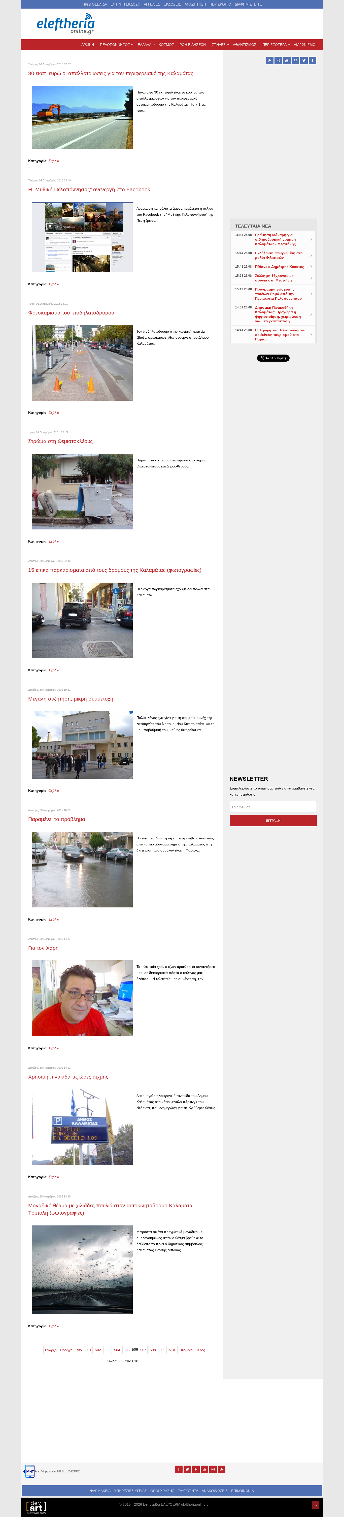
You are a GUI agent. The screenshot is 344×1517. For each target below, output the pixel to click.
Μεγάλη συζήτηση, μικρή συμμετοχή (71, 699)
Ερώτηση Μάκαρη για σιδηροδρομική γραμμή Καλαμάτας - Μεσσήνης (275, 239)
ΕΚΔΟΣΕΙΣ (172, 4)
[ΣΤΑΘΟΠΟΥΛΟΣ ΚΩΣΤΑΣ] (36, 1507)
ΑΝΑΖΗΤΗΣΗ (195, 4)
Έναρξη (51, 1350)
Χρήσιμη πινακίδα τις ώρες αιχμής (69, 1077)
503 (108, 1350)
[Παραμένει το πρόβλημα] (82, 869)
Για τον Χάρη (43, 948)
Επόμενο (186, 1350)
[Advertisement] (273, 485)
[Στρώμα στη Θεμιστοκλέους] (82, 491)
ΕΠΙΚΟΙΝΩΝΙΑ (242, 1491)
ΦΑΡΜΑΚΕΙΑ (100, 1491)
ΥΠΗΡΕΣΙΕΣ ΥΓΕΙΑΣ (130, 1491)
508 (153, 1350)
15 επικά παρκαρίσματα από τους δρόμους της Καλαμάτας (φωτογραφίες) (114, 570)
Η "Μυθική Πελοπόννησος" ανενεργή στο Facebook (90, 189)
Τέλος (200, 1350)
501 (88, 1350)
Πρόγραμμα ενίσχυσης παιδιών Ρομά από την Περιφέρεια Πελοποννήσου (278, 293)
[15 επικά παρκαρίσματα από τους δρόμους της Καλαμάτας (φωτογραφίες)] (82, 620)
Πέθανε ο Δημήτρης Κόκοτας (279, 267)
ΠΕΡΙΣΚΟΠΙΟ (220, 4)
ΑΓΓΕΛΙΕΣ (152, 4)
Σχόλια (54, 161)
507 (143, 1350)
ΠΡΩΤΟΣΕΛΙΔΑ (94, 4)
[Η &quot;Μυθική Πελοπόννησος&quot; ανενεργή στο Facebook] (82, 237)
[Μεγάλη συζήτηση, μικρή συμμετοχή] (82, 745)
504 (117, 1350)
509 (162, 1350)
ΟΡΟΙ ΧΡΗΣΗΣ (162, 1491)
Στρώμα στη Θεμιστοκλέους (61, 441)
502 (98, 1350)
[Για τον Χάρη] (82, 998)
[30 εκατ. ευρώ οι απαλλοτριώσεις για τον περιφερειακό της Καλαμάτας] (82, 117)
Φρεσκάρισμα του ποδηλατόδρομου (72, 312)
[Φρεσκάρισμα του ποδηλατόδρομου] (82, 363)
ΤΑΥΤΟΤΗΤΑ (188, 1491)
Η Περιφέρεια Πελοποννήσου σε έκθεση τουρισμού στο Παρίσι (280, 334)
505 (127, 1350)
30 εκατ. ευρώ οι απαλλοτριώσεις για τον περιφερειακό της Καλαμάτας (110, 73)
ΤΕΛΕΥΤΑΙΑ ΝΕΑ (253, 226)
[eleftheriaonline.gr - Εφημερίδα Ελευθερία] (66, 24)
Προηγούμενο (71, 1350)
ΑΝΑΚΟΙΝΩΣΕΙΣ (215, 1491)
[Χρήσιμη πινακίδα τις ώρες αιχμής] (82, 1127)
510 (172, 1350)
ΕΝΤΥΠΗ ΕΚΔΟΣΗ (125, 4)
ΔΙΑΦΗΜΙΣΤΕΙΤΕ (248, 4)
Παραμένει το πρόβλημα (57, 819)
